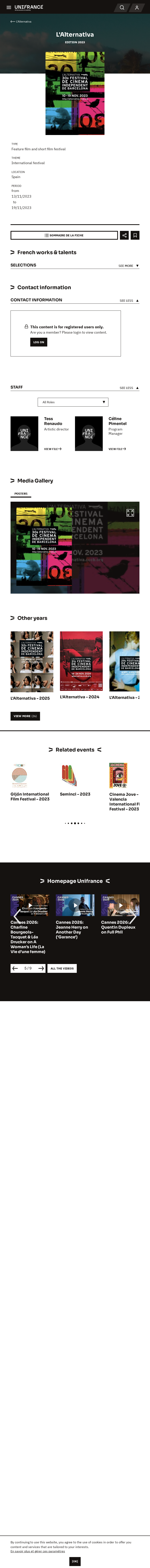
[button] (130, 513)
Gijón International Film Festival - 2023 (30, 797)
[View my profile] (137, 8)
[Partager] (124, 235)
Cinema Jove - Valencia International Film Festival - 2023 (127, 802)
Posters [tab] (20, 493)
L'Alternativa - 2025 (30, 698)
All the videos (62, 968)
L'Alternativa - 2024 (79, 697)
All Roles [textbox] (49, 402)
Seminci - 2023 (75, 794)
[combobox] (73, 402)
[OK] (75, 1561)
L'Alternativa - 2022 (129, 697)
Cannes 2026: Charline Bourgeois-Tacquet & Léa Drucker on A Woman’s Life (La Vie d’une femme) (28, 937)
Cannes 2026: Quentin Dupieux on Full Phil (118, 927)
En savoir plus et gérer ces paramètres (38, 1551)
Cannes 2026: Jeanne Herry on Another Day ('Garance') (72, 930)
